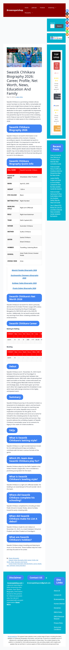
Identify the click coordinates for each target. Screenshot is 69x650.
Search (52, 23)
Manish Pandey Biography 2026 (24, 270)
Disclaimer (57, 608)
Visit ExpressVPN (60, 96)
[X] (67, 13)
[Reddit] (67, 16)
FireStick (42, 7)
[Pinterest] (67, 22)
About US (57, 591)
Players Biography (14, 558)
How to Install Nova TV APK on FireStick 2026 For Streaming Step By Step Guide (56, 171)
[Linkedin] (67, 19)
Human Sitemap (59, 603)
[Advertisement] (24, 30)
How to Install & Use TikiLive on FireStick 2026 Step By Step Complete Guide (55, 159)
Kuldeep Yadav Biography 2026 (24, 283)
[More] (67, 34)
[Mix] (67, 28)
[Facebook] (67, 10)
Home (26, 7)
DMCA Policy (58, 612)
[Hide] (68, 37)
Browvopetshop (15, 10)
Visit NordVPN (59, 128)
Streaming (51, 7)
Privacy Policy (58, 623)
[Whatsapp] (67, 31)
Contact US (57, 595)
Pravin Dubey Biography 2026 (24, 288)
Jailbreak (34, 7)
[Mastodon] (67, 25)
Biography (28, 13)
